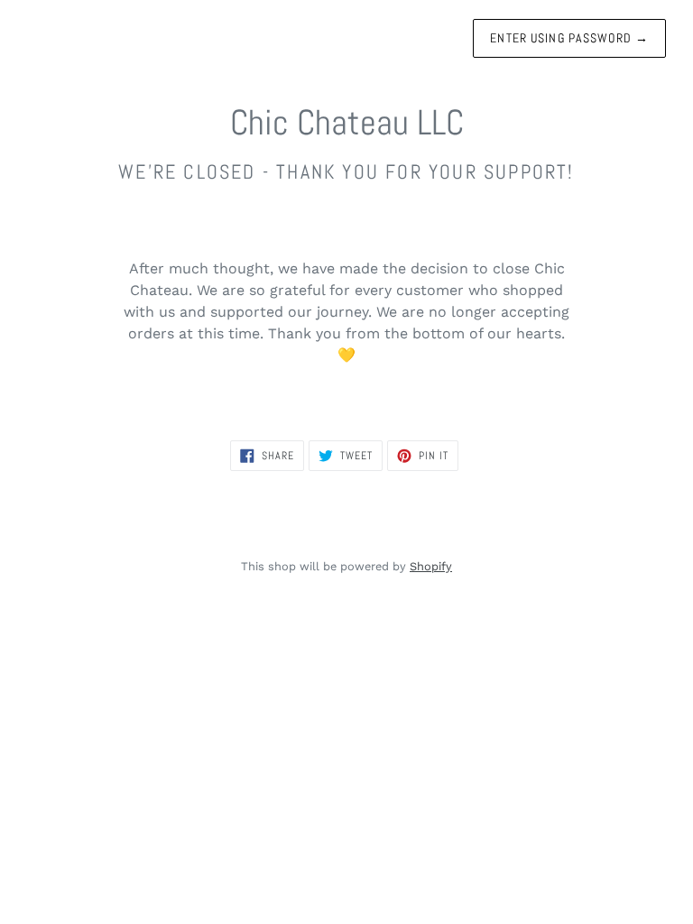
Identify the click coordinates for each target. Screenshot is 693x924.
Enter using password (569, 38)
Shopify (431, 566)
